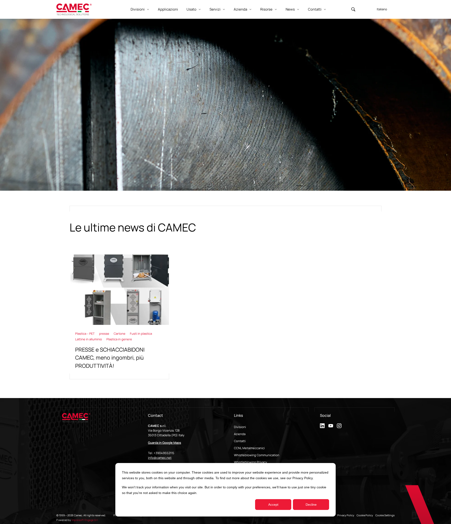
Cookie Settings (385, 515)
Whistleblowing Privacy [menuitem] (250, 462)
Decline (311, 504)
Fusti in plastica (141, 333)
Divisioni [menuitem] (240, 427)
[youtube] (330, 425)
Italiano (382, 9)
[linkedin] (322, 425)
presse (104, 333)
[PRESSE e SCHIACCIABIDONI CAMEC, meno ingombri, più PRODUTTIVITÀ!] (119, 317)
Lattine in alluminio (89, 339)
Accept (273, 504)
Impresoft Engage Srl (85, 520)
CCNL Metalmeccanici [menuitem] (249, 448)
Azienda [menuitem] (239, 434)
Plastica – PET (85, 333)
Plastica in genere (119, 339)
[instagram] (339, 425)
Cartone (120, 333)
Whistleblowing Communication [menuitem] (256, 455)
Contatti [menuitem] (240, 441)
